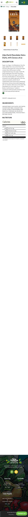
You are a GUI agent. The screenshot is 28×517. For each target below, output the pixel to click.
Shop (7, 6)
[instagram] (16, 471)
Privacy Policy (11, 514)
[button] (4, 38)
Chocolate (13, 6)
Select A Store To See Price (11, 49)
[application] (21, 514)
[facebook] (12, 471)
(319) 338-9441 (7, 489)
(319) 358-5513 (21, 489)
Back (3, 6)
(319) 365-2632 (7, 506)
